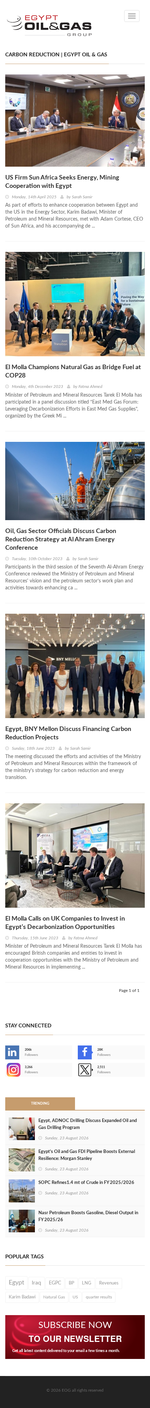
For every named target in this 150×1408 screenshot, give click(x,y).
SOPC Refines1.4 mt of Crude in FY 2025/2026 (86, 1182)
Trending (40, 1103)
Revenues (109, 1283)
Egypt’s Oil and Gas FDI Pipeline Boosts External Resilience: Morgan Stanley (86, 1155)
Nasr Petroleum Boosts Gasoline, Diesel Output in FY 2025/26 (88, 1216)
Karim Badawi (22, 1297)
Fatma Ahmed (90, 386)
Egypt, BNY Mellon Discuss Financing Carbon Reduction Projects (68, 733)
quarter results (99, 1297)
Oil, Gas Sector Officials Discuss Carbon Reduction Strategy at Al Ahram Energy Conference (60, 539)
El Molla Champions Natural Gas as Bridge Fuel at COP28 (73, 371)
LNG (86, 1283)
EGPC (55, 1283)
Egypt (16, 1283)
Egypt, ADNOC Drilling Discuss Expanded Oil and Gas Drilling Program (87, 1124)
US (75, 1297)
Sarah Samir (82, 197)
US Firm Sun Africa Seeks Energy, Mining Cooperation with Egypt (62, 182)
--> (6, 1070)
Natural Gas (54, 1297)
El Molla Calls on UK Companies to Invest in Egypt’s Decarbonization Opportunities (65, 923)
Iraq (36, 1283)
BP (71, 1283)
